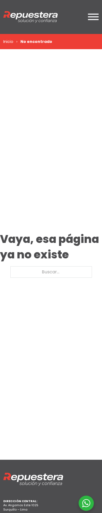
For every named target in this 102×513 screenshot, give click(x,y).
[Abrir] (93, 17)
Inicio (8, 41)
